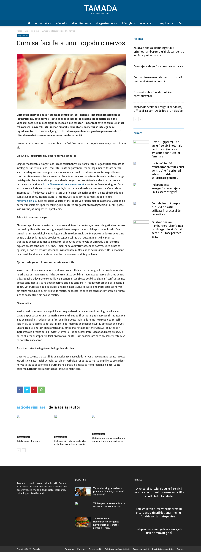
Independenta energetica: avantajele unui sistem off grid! (166, 188)
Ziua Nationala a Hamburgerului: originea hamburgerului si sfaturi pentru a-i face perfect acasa (158, 51)
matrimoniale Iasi (26, 200)
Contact (180, 549)
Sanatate (145, 23)
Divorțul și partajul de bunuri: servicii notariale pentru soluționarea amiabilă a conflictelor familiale (167, 149)
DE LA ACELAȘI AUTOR (64, 407)
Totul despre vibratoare (28, 441)
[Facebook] (20, 390)
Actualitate (42, 23)
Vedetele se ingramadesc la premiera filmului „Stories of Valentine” (108, 491)
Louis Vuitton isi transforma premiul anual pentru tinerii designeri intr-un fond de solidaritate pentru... (168, 171)
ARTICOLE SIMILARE (31, 407)
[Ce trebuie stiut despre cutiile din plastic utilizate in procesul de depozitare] (141, 209)
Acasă (19, 31)
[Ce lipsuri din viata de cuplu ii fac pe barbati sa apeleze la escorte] (71, 426)
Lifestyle (127, 23)
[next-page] (24, 450)
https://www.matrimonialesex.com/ (63, 184)
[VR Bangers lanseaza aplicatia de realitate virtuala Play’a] (83, 506)
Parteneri (81, 549)
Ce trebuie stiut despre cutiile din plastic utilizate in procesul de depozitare (166, 209)
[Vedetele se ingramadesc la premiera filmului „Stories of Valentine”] (83, 491)
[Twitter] (27, 390)
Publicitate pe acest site (163, 549)
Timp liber (164, 23)
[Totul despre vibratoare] (34, 426)
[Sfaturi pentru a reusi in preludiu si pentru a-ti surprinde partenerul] (109, 425)
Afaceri (60, 23)
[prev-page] (19, 450)
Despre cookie (95, 549)
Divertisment (80, 23)
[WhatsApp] (41, 390)
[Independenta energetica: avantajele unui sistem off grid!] (141, 191)
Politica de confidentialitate (117, 549)
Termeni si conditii (141, 549)
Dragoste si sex (105, 23)
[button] (180, 23)
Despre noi (69, 549)
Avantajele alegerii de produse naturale (158, 66)
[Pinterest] (34, 390)
